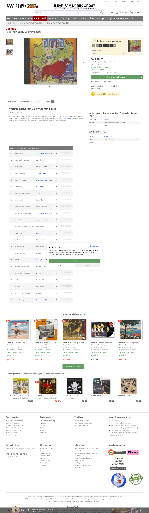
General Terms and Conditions (84, 458)
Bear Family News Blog (47, 421)
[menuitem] (69, 12)
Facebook (43, 423)
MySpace (43, 428)
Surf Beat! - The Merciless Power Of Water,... (17, 344)
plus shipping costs (104, 62)
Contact (42, 451)
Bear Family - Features (81, 425)
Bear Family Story (11, 433)
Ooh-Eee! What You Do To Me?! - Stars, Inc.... (101, 344)
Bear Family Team (11, 435)
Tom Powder (67, 118)
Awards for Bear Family (81, 421)
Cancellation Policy (46, 453)
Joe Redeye (39, 187)
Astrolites (55, 120)
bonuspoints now (112, 94)
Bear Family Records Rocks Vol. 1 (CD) (74, 344)
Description (12, 101)
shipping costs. (47, 496)
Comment (110, 82)
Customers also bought (33, 374)
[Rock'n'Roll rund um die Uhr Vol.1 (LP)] (46, 329)
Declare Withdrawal (74, 507)
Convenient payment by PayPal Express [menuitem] (124, 433)
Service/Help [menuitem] (137, 2)
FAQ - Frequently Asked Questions (85, 453)
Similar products (14, 374)
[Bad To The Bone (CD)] (74, 386)
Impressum (44, 465)
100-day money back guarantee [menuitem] (121, 423)
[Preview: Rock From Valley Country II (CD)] (9, 42)
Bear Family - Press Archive (14, 421)
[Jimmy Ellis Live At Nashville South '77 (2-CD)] (47, 386)
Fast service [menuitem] (114, 421)
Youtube (43, 433)
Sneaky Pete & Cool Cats (44, 180)
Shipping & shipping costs (82, 465)
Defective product (46, 456)
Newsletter (43, 463)
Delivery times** (45, 460)
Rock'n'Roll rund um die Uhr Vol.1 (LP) (45, 344)
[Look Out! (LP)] (20, 386)
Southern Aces (41, 173)
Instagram (43, 425)
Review (49, 101)
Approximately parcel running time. (113, 499)
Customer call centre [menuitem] (117, 435)
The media (77, 467)
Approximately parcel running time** (86, 448)
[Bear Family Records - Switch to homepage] (23, 6)
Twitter (42, 430)
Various (11, 28)
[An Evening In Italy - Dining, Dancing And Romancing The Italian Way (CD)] (130, 329)
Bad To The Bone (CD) (74, 397)
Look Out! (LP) (20, 397)
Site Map (77, 463)
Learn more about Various (30, 101)
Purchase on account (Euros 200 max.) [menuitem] (123, 425)
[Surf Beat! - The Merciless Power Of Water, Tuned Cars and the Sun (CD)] (18, 329)
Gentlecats (128, 396)
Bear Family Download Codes (15, 425)
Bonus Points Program (47, 448)
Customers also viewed (55, 374)
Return (42, 458)
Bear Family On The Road (14, 430)
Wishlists (108, 2)
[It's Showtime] (101, 386)
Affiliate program (79, 460)
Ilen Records (108, 136)
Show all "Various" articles (73, 367)
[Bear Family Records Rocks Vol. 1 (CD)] (74, 329)
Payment (77, 456)
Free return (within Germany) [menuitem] (120, 430)
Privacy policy (95, 246)
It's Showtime (101, 396)
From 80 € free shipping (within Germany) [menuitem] (124, 428)
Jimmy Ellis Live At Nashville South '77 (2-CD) (47, 397)
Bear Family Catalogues (13, 428)
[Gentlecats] (128, 386)
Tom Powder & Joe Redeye (44, 153)
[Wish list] (112, 12)
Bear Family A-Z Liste (12, 423)
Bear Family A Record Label (83, 423)
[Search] (101, 12)
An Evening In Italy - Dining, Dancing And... (129, 344)
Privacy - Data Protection (82, 451)
